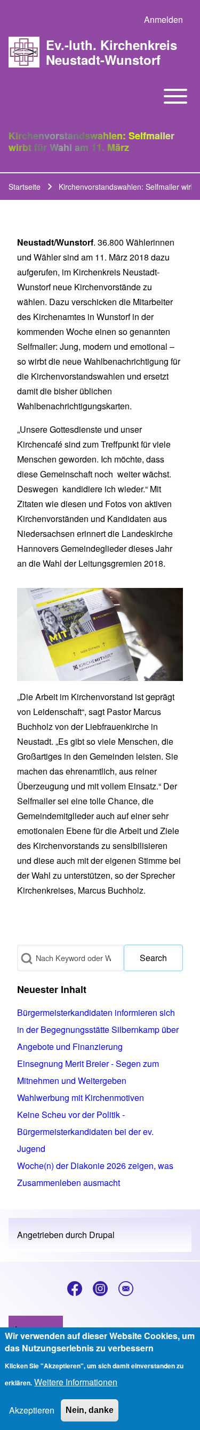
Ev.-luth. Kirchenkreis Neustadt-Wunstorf (111, 52)
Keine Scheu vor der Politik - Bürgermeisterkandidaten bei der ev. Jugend (85, 1131)
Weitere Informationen (75, 1382)
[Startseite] (24, 52)
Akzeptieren (31, 1410)
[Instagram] (100, 1289)
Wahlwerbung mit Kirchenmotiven (80, 1097)
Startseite (25, 186)
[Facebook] (74, 1289)
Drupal (102, 1235)
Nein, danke (90, 1410)
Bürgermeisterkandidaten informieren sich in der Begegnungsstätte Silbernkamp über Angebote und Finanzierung (98, 1029)
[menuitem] (163, 20)
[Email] (126, 1289)
